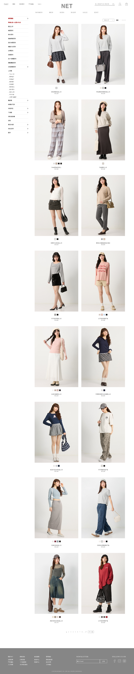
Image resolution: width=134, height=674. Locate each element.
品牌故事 (10, 659)
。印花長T (11, 84)
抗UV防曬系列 (12, 58)
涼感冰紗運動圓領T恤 (103, 545)
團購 (14, 4)
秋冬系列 (10, 34)
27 (86, 632)
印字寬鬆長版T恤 (103, 469)
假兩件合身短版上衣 (56, 243)
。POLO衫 (11, 94)
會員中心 (36, 659)
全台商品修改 (23, 664)
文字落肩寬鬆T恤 (103, 318)
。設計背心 (11, 89)
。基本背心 (11, 87)
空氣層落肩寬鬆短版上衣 (103, 92)
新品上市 (10, 26)
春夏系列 (10, 30)
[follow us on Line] (123, 661)
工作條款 (48, 664)
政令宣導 (48, 662)
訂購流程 (22, 659)
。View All (11, 74)
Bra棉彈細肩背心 (56, 167)
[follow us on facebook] (114, 661)
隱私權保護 (49, 659)
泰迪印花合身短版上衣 (56, 469)
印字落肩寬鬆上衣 (56, 318)
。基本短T (11, 76)
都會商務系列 (12, 38)
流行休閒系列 (12, 42)
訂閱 (103, 661)
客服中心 (36, 662)
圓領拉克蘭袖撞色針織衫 (103, 243)
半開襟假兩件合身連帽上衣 (103, 394)
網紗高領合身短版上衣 (56, 621)
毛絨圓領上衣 (103, 167)
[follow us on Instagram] (118, 661)
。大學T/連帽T (12, 97)
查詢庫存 (21, 4)
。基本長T (11, 81)
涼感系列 (10, 54)
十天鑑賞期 (23, 662)
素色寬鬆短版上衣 (56, 92)
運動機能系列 (12, 62)
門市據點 (31, 4)
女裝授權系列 (12, 67)
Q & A (39, 4)
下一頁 (91, 632)
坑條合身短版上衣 (56, 545)
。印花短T (11, 79)
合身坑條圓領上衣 (56, 394)
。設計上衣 (11, 92)
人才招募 (10, 664)
